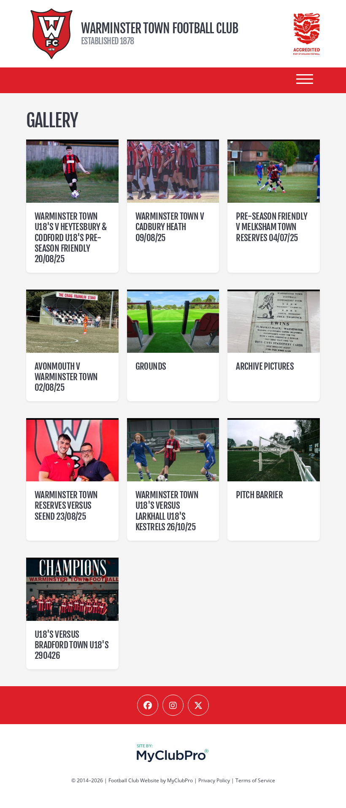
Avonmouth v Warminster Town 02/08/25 (66, 377)
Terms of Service (255, 780)
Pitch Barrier (259, 494)
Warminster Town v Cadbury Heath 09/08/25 (169, 227)
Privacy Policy (214, 780)
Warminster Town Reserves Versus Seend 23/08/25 (66, 505)
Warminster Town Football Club (51, 33)
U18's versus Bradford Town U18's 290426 (71, 645)
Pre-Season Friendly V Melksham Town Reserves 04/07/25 (271, 227)
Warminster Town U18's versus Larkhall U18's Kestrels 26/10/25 (167, 510)
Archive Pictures (265, 366)
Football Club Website (133, 780)
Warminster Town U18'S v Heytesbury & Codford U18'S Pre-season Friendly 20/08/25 (70, 237)
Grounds (150, 366)
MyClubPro (180, 780)
